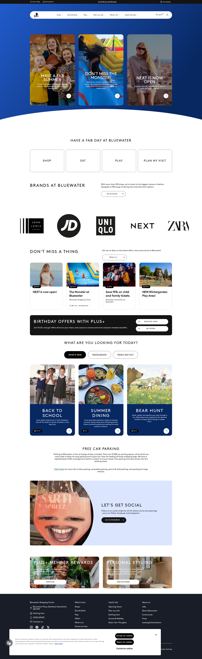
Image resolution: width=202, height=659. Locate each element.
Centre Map (36, 2)
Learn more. (58, 643)
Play (77, 615)
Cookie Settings (166, 649)
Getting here (39, 613)
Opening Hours (115, 607)
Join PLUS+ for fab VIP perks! (107, 2)
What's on (79, 623)
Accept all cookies (124, 636)
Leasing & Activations (151, 623)
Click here (59, 469)
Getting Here (49, 2)
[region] (85, 642)
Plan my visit (114, 611)
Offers (77, 619)
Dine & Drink (80, 611)
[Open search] (167, 15)
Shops (77, 607)
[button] (9, 643)
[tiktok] (42, 627)
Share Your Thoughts (117, 623)
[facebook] (37, 627)
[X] (48, 627)
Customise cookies (124, 648)
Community (147, 615)
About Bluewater (149, 611)
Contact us (38, 622)
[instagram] (31, 627)
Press (144, 619)
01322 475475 (39, 618)
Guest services (81, 626)
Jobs (144, 607)
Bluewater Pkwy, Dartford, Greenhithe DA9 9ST (50, 608)
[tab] (75, 355)
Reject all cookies (124, 642)
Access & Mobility (116, 619)
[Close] (156, 634)
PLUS (159, 15)
